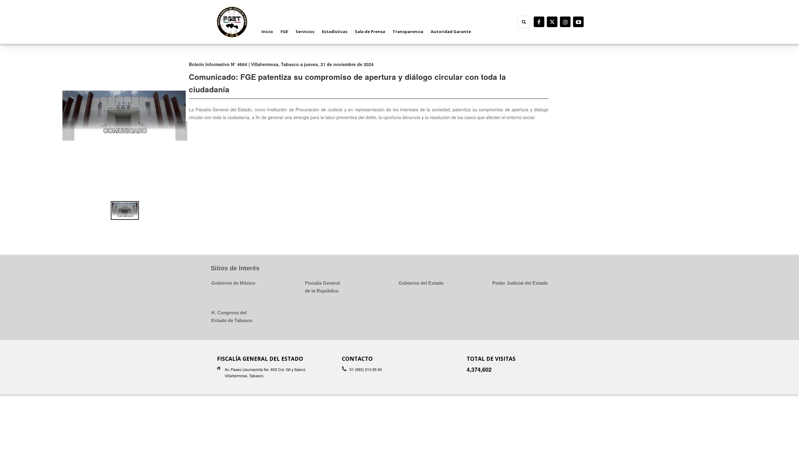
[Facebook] (539, 22)
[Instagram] (565, 22)
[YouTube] (578, 22)
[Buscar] (523, 22)
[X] (552, 22)
